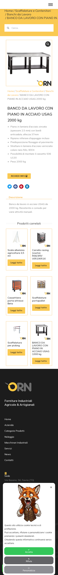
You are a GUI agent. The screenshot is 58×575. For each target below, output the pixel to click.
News (7, 454)
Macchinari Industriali (16, 442)
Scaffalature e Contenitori (30, 91)
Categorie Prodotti (14, 430)
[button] (48, 44)
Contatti (8, 460)
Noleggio (9, 436)
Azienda (9, 424)
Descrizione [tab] (16, 197)
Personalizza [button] (29, 570)
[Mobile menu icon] (50, 4)
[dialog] (29, 529)
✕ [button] (51, 487)
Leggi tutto (16, 262)
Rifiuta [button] (29, 561)
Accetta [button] (29, 552)
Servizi (8, 448)
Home (10, 91)
